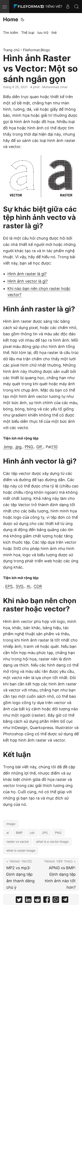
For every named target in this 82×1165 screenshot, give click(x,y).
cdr (32, 832)
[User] (67, 6)
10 (55, 446)
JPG (45, 832)
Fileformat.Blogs (36, 50)
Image (10, 824)
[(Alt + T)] (22, 19)
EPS (8, 586)
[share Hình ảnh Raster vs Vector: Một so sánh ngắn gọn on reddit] (37, 900)
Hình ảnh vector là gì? (27, 281)
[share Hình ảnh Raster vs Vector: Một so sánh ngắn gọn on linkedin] (28, 900)
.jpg (18, 446)
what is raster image (20, 850)
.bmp (7, 446)
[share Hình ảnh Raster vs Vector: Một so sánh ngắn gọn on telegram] (65, 900)
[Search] (76, 6)
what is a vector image (52, 841)
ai (7, 832)
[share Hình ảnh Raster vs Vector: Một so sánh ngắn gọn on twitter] (19, 900)
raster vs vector (17, 841)
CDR (38, 586)
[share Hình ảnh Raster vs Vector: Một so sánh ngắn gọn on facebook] (46, 900)
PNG (29, 446)
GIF (39, 446)
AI (28, 586)
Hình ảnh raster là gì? (27, 274)
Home (10, 19)
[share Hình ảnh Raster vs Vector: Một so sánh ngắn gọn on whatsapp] (55, 900)
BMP (19, 832)
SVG (19, 586)
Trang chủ (11, 50)
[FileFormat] (28, 6)
